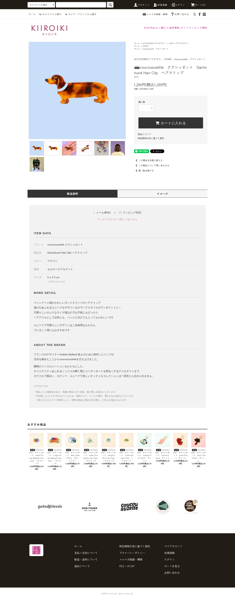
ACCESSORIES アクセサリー (154, 43)
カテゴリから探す (52, 14)
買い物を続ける (146, 170)
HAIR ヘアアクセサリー (179, 43)
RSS (121, 566)
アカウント (144, 4)
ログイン (180, 4)
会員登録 (162, 4)
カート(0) (200, 4)
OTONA (145, 46)
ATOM (130, 566)
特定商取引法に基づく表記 (151, 138)
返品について (144, 134)
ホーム (32, 14)
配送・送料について (85, 559)
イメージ (162, 193)
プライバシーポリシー (132, 553)
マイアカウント (173, 546)
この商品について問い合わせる (153, 165)
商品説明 (72, 193)
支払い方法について (85, 553)
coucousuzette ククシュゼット (155, 48)
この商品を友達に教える (150, 160)
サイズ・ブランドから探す (82, 14)
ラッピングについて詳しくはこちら (117, 219)
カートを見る (172, 566)
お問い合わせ (182, 14)
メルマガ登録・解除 (157, 14)
